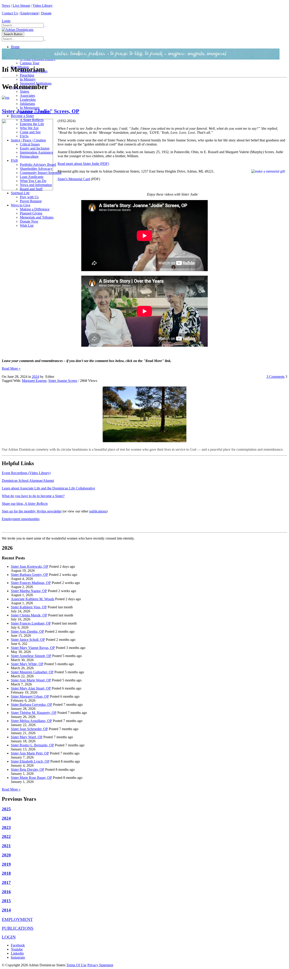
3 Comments (275, 376)
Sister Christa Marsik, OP (29, 615)
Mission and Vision (33, 71)
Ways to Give (20, 205)
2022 (6, 836)
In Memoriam (29, 108)
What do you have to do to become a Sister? (33, 496)
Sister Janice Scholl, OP (28, 639)
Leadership (28, 100)
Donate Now (29, 221)
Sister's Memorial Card (74, 179)
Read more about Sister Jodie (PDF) (83, 164)
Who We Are (29, 128)
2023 (6, 827)
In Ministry (28, 79)
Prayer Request (31, 201)
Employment (29, 13)
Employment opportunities (21, 519)
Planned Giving (31, 213)
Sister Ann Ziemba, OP (27, 631)
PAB (14, 160)
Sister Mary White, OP (27, 664)
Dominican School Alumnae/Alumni (28, 480)
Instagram (18, 957)
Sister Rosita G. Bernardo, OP (32, 745)
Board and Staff (31, 189)
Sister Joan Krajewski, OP (29, 566)
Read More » (11, 368)
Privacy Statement (100, 965)
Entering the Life (32, 124)
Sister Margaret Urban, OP (30, 696)
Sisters (24, 91)
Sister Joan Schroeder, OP (29, 729)
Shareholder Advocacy (36, 169)
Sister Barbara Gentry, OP (29, 575)
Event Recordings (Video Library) (26, 473)
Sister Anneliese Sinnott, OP (31, 656)
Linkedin (17, 953)
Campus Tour (29, 63)
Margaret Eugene (34, 381)
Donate (46, 13)
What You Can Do (33, 181)
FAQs (24, 136)
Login (6, 21)
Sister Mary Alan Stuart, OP (31, 688)
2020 (6, 855)
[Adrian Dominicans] (17, 30)
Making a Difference (34, 209)
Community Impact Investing (40, 173)
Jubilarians (27, 104)
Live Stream (21, 5)
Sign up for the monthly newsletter (32, 511)
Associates (27, 95)
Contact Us (10, 13)
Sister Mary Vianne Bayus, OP (33, 648)
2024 (35, 376)
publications (97, 511)
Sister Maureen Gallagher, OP (32, 672)
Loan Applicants (31, 177)
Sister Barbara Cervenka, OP (31, 704)
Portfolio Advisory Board (38, 164)
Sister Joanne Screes (62, 381)
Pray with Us (29, 197)
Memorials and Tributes (37, 217)
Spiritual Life (20, 193)
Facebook (18, 945)
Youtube (17, 949)
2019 (6, 864)
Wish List (26, 225)
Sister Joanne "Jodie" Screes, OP (40, 111)
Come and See (30, 132)
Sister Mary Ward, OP (26, 737)
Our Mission (20, 67)
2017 (6, 882)
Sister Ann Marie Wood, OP (31, 680)
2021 (6, 845)
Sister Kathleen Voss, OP (29, 607)
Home (15, 47)
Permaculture (29, 156)
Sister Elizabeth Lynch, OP (30, 761)
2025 (6, 809)
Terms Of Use (76, 965)
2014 (6, 910)
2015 (6, 900)
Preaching (27, 75)
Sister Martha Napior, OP (29, 591)
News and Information (36, 185)
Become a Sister (22, 116)
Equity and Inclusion (34, 148)
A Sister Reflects (32, 120)
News (6, 5)
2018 (6, 873)
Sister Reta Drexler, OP (27, 769)
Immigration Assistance (36, 152)
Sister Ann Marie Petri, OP (30, 753)
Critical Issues (30, 144)
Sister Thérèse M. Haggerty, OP (33, 713)
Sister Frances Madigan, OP (31, 583)
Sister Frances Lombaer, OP (31, 623)
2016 (6, 891)
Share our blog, (25, 503)
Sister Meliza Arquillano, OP (31, 721)
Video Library (43, 5)
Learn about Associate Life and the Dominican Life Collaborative (48, 488)
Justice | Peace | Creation (28, 140)
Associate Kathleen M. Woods (32, 599)
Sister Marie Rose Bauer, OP (31, 778)
